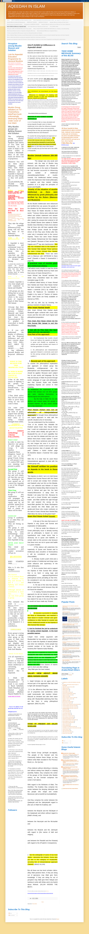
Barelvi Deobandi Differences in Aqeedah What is (47, 30)
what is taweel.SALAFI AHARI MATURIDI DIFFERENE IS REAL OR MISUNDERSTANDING (16, 219)
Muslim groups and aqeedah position (14, 24)
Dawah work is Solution (66, 714)
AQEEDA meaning (65, 696)
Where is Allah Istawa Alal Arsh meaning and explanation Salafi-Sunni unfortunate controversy (26, 37)
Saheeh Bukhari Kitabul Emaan (68, 722)
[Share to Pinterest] (37, 898)
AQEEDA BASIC (65, 688)
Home (8, 20)
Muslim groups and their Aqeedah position (14, 214)
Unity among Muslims (66, 730)
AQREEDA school (65, 700)
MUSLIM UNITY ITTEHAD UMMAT (69, 753)
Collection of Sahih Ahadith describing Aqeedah (70, 704)
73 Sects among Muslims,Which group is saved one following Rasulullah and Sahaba (24, 33)
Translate (70, 674)
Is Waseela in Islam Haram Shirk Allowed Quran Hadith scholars (73, 617)
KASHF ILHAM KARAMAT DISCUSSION (69, 719)
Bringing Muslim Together (66, 702)
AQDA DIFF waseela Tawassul (67, 686)
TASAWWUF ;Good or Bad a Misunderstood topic (71, 727)
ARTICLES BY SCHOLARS (67, 701)
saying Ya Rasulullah (66, 723)
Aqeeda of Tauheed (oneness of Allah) (69, 697)
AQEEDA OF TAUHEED (32, 22)
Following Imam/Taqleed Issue (67, 718)
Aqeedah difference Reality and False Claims (59, 22)
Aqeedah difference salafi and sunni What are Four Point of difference (55, 24)
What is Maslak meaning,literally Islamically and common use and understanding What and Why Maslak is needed (70, 648)
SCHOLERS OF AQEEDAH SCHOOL (69, 726)
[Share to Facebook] (36, 898)
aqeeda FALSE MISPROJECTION (68, 693)
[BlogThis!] (33, 898)
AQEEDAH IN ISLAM (26, 6)
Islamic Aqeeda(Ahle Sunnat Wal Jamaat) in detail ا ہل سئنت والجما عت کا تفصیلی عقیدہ (51, 20)
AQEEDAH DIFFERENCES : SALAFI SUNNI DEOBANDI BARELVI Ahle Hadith (70, 624)
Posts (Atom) (34, 903)
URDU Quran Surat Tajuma (67, 731)
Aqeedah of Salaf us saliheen (67, 698)
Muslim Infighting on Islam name (68, 721)
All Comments (65, 742)
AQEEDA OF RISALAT (43, 22)
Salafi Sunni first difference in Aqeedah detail (15, 216)
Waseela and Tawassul (66, 733)
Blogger (57, 919)
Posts (64, 740)
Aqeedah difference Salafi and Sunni (13, 215)
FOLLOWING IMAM (54, 26)
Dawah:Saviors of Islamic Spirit (67, 715)
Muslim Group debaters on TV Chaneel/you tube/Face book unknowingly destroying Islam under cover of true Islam (15, 115)
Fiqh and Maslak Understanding (68, 717)
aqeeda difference (65, 690)
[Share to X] (35, 898)
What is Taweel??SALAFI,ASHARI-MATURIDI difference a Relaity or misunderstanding (51, 28)
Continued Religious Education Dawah (69, 705)
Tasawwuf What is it (65, 729)
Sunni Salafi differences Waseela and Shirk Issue (38, 26)
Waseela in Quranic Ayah (66, 654)
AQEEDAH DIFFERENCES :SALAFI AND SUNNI (71, 629)
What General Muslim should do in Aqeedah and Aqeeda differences (21, 30)
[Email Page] (30, 898)
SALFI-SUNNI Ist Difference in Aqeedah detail (16, 26)
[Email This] (32, 898)
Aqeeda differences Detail (67, 692)
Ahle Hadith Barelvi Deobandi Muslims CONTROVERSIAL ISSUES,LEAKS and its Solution (70, 776)
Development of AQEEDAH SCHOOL (31, 24)
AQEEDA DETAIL (65, 689)
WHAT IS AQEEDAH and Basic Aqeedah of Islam (21, 20)
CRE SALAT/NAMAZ (66, 711)
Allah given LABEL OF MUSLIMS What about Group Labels (19, 28)
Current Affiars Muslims (66, 713)
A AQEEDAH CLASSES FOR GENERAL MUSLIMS (71, 682)
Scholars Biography (65, 725)
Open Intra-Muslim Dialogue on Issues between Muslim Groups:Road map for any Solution (71, 761)
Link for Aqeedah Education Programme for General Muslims (15, 57)
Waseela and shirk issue (11, 217)
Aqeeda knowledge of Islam (67, 694)
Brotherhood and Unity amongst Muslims (70, 788)
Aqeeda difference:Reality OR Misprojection (16, 22)
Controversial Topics (66, 710)
